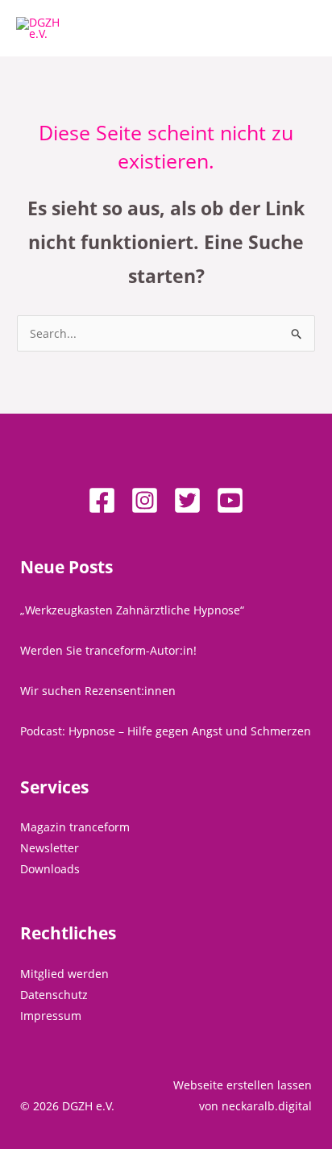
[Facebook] (102, 500)
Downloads (50, 868)
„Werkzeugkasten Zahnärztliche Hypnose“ (132, 610)
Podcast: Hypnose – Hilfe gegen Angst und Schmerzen (165, 731)
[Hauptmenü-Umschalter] (299, 28)
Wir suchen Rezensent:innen (98, 690)
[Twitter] (187, 500)
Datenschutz (54, 994)
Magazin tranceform (75, 827)
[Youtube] (230, 500)
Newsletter (49, 848)
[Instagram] (145, 500)
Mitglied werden (64, 973)
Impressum (50, 1015)
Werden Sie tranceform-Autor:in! (108, 650)
